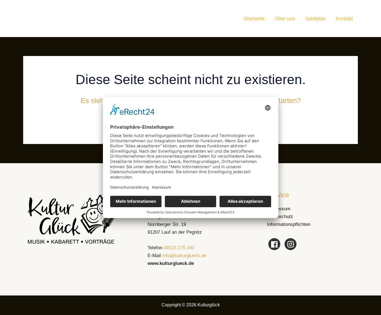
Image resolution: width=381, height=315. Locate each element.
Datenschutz (280, 216)
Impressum (278, 208)
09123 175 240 (179, 247)
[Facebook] (274, 244)
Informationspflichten (288, 224)
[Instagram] (290, 244)
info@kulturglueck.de (184, 255)
